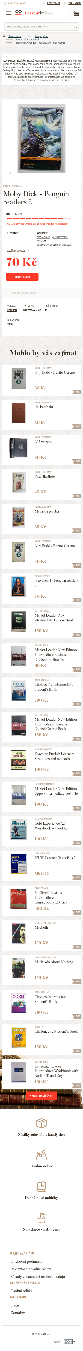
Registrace (53, 3)
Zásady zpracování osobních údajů (38, 1276)
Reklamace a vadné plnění (31, 1269)
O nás (15, 1305)
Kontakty (18, 1312)
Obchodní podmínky (26, 1261)
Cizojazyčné (41, 36)
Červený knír (33, 12)
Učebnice (42, 244)
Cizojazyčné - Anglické (27, 39)
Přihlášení (74, 3)
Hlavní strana (14, 36)
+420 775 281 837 (17, 3)
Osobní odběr (21, 1290)
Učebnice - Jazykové (60, 244)
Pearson (12, 310)
